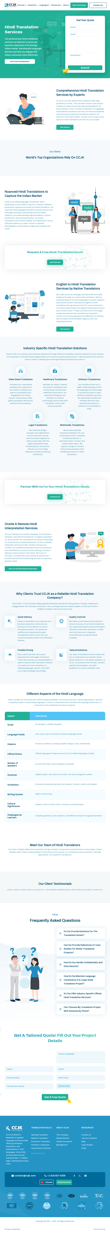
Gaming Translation (39, 1135)
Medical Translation (39, 1138)
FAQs (83, 1148)
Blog (83, 1141)
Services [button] (20, 5)
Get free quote (79, 5)
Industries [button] (32, 5)
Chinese (48, 1182)
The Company (62, 1135)
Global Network (62, 1138)
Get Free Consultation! (20, 61)
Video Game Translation (21, 379)
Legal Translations (37, 425)
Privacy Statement (12, 1229)
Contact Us (98, 5)
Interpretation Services (40, 1148)
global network (64, 1182)
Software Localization (40, 1145)
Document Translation (40, 1141)
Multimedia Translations (72, 425)
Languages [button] (43, 5)
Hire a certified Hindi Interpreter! (23, 569)
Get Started (55, 262)
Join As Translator (89, 1138)
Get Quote (65, 127)
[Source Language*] (80, 1054)
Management (62, 1145)
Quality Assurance (64, 1141)
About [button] (65, 5)
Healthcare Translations (55, 379)
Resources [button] (55, 5)
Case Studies (87, 1145)
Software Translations (89, 379)
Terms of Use (99, 1229)
